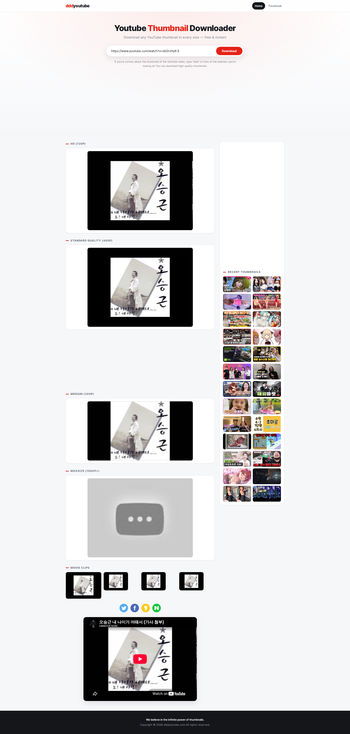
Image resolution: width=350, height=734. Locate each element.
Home (258, 5)
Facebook (275, 5)
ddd (78, 5)
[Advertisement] (175, 100)
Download (229, 51)
